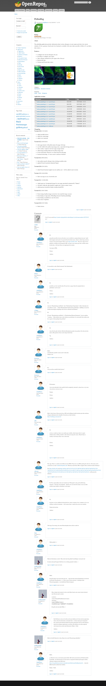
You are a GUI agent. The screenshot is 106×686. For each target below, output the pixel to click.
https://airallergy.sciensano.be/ (54, 416)
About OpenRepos (19, 10)
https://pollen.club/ (72, 241)
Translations (20, 101)
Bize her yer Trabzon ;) (22, 156)
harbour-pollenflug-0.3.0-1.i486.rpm (45, 126)
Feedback (61, 10)
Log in (77, 209)
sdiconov (36, 471)
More (29, 129)
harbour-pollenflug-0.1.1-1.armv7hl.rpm (46, 104)
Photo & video (21, 70)
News (27, 10)
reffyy (18, 195)
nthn (35, 421)
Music (19, 63)
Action (19, 85)
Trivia (19, 99)
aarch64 (19, 114)
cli (28, 114)
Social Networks (21, 73)
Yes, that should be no (21, 152)
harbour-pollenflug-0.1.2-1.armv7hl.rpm (46, 106)
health (35, 93)
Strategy (20, 97)
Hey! (18, 162)
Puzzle (19, 94)
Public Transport (21, 71)
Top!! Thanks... (20, 159)
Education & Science (22, 59)
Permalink (36, 230)
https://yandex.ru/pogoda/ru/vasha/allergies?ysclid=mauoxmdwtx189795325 (71, 217)
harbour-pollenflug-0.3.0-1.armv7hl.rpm (46, 123)
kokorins (19, 185)
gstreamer (23, 116)
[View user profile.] (37, 222)
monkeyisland (37, 566)
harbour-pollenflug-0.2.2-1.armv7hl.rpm (46, 116)
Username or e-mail (20, 21)
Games (18, 82)
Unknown (20, 78)
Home (15, 14)
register (81, 209)
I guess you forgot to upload (23, 164)
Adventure (20, 87)
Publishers (33, 10)
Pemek (18, 182)
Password (18, 26)
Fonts (18, 103)
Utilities (20, 80)
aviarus (18, 183)
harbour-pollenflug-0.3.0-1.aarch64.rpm (46, 121)
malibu (18, 194)
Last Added (41, 10)
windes (36, 224)
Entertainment (21, 61)
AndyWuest (45, 22)
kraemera (36, 358)
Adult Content (21, 53)
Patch (18, 121)
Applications (20, 49)
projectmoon (20, 188)
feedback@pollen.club (62, 465)
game (17, 116)
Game (19, 84)
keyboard (22, 118)
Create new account (21, 31)
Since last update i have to (22, 167)
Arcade (19, 89)
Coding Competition (21, 48)
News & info (21, 66)
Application (20, 51)
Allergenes (44, 93)
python (19, 127)
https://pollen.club (53, 468)
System (20, 76)
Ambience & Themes (22, 54)
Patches (20, 68)
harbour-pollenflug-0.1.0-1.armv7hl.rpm (46, 102)
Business (20, 56)
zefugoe (36, 310)
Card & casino (21, 90)
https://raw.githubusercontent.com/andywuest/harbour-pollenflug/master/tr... (67, 663)
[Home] (30, 4)
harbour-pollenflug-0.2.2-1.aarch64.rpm (46, 119)
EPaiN (36, 273)
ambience (24, 114)
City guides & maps (22, 58)
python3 (25, 127)
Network (20, 65)
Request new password (22, 32)
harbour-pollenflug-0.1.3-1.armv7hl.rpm (46, 109)
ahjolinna (19, 187)
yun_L (18, 190)
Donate (55, 10)
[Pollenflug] (39, 85)
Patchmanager (21, 124)
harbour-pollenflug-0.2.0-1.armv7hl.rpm (46, 111)
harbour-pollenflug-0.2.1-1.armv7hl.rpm (46, 114)
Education (20, 92)
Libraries (19, 104)
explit (18, 192)
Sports (19, 75)
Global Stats (49, 10)
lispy (35, 533)
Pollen (39, 93)
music (27, 119)
